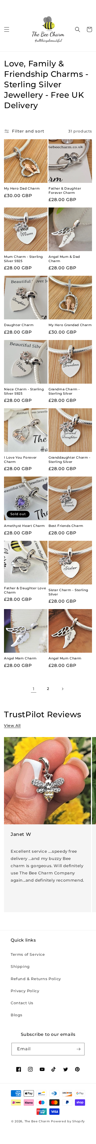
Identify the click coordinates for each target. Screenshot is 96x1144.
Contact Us (22, 1002)
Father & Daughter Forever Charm (65, 190)
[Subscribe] (78, 1049)
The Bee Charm (37, 1121)
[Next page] (62, 689)
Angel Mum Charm (65, 658)
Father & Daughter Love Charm (25, 590)
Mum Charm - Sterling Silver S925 (23, 259)
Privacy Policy (25, 990)
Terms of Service (28, 954)
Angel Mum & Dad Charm (64, 259)
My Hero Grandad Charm (70, 325)
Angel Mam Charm (20, 658)
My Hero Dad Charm (22, 188)
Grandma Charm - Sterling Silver (64, 391)
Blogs (16, 1015)
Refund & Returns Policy (36, 978)
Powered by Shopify (68, 1121)
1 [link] (34, 688)
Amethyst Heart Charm (24, 526)
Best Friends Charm (66, 526)
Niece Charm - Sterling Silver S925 (24, 391)
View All (12, 725)
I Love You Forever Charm (20, 459)
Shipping (20, 966)
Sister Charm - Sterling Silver (68, 592)
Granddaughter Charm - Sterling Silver (70, 459)
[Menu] (7, 29)
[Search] (77, 29)
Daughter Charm (19, 325)
